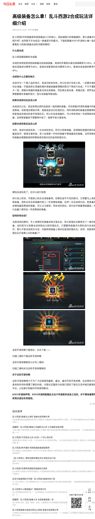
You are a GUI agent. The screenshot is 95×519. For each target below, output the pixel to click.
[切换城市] (36, 4)
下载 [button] (89, 507)
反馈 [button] (89, 501)
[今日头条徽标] (9, 4)
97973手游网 (33, 30)
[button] (20, 4)
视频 (42, 4)
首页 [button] (89, 492)
